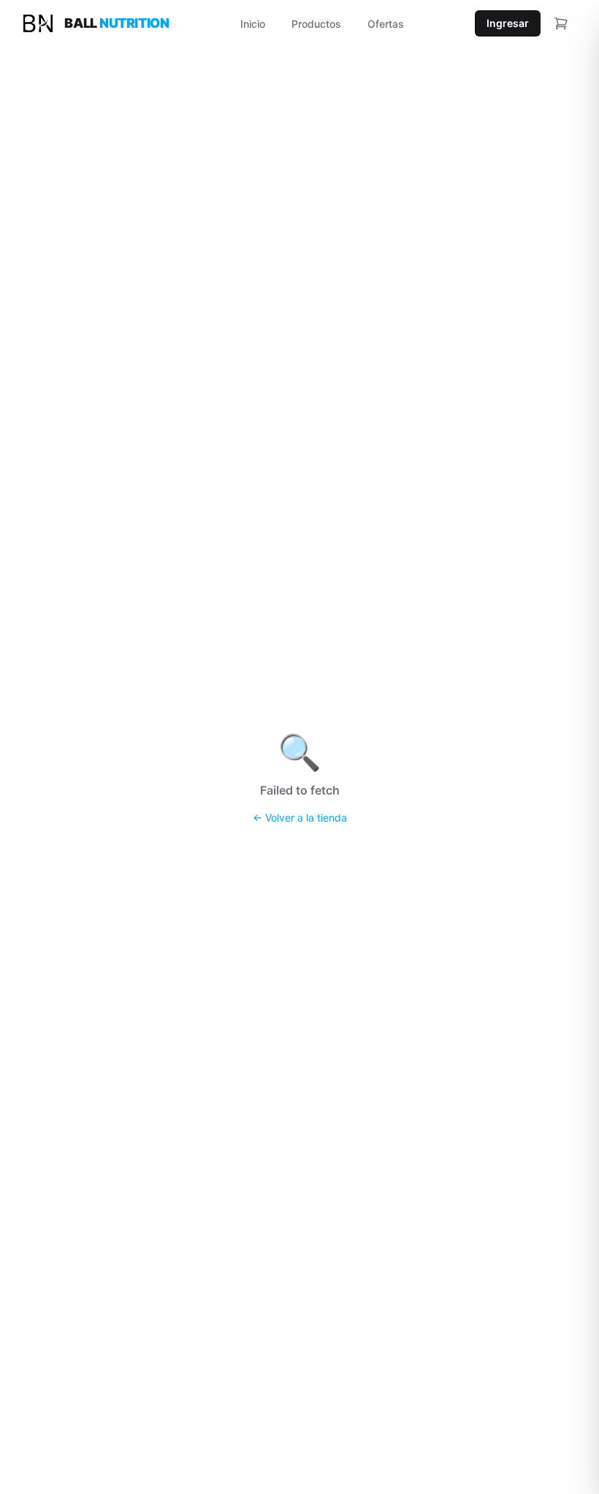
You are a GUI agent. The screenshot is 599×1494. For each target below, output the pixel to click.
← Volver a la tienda (300, 817)
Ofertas (385, 24)
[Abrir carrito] (561, 23)
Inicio (252, 24)
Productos (316, 24)
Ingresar (508, 23)
